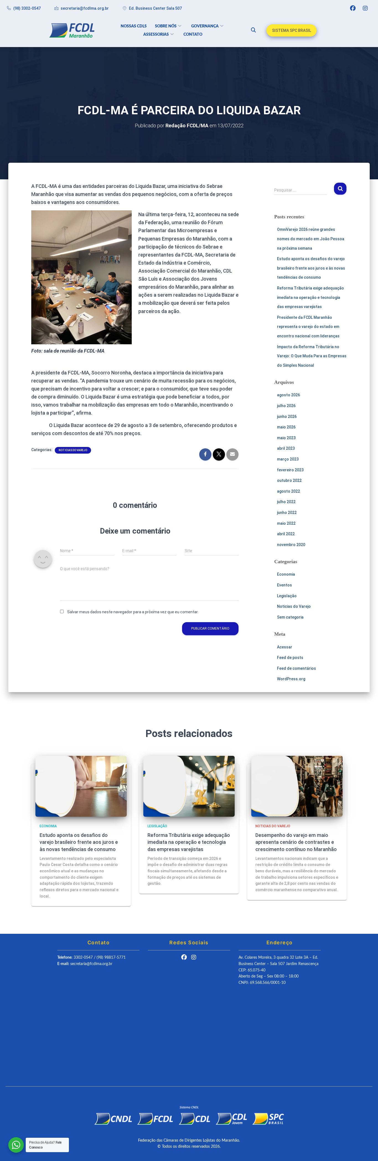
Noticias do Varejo (73, 450)
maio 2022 (286, 523)
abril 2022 (286, 534)
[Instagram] (365, 8)
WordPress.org (291, 679)
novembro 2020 (291, 544)
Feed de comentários (296, 668)
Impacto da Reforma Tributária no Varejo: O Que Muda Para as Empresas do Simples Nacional (311, 356)
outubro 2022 (289, 480)
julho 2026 (286, 406)
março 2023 (288, 459)
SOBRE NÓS (166, 26)
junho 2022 (287, 512)
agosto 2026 (288, 395)
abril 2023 (286, 448)
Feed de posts (290, 657)
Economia (286, 574)
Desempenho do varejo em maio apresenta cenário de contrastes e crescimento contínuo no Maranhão (296, 842)
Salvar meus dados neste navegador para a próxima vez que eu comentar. (132, 612)
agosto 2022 (288, 491)
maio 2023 (286, 438)
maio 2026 (286, 427)
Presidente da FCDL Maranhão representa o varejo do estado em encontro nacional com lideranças (308, 326)
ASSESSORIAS (156, 35)
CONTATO (192, 35)
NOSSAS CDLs (134, 26)
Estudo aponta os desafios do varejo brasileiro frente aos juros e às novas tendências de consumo (311, 268)
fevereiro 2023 (290, 470)
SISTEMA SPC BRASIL (291, 30)
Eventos (284, 585)
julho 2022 (286, 502)
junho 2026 (287, 416)
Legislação (287, 596)
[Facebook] (352, 8)
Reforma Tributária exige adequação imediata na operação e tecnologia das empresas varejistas (310, 297)
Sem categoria (290, 617)
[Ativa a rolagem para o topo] (367, 1150)
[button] (251, 30)
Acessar (284, 647)
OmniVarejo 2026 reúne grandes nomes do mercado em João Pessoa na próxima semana (310, 238)
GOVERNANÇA (205, 26)
